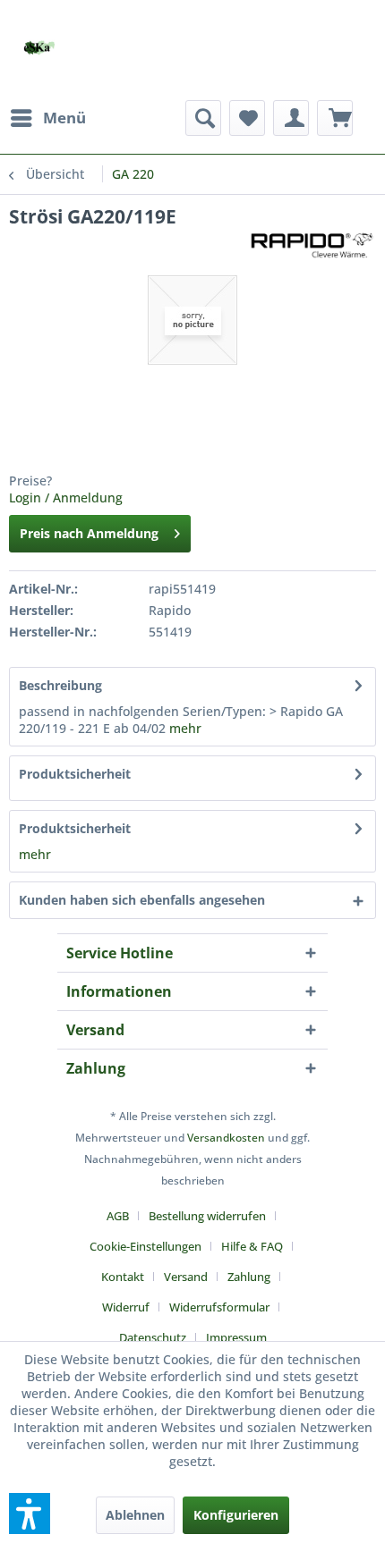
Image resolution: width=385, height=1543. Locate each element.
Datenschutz (152, 1337)
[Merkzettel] (247, 118)
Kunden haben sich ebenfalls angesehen (142, 899)
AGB (118, 1216)
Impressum (236, 1337)
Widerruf (126, 1307)
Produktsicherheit (75, 773)
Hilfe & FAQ (252, 1246)
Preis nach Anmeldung (89, 533)
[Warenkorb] (335, 118)
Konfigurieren (235, 1514)
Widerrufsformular (219, 1307)
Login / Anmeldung (66, 497)
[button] (29, 1513)
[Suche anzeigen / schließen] (203, 118)
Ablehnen (135, 1514)
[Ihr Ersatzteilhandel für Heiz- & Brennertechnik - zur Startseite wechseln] (39, 47)
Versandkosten (226, 1137)
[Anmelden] (291, 118)
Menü (64, 117)
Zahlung (248, 1277)
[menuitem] (47, 118)
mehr (185, 728)
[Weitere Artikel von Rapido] (311, 244)
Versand (186, 1277)
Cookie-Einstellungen (145, 1246)
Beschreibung (60, 685)
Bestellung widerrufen (207, 1216)
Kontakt (122, 1277)
